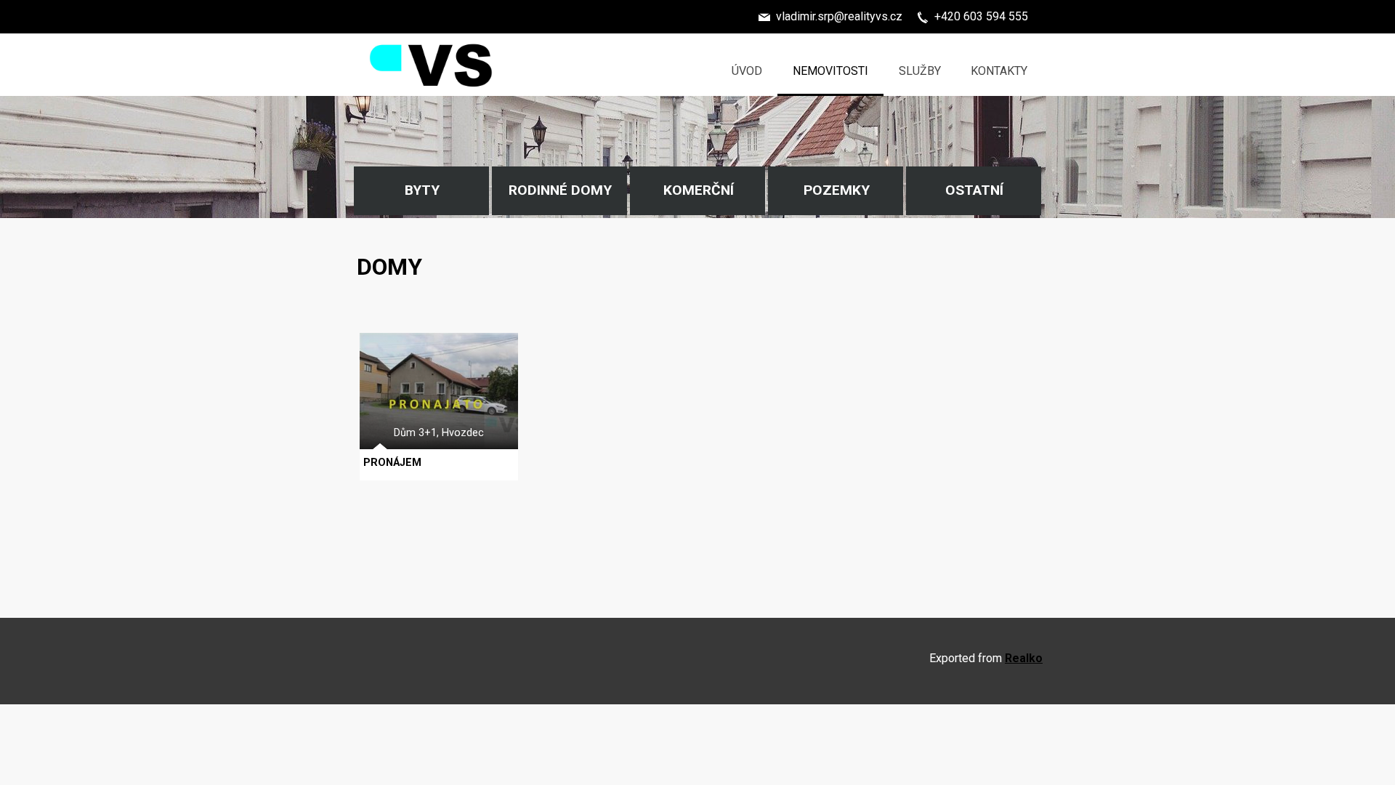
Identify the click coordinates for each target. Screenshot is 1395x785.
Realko (1024, 658)
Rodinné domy (560, 190)
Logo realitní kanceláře (432, 48)
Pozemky (837, 190)
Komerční (698, 190)
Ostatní (974, 190)
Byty (422, 190)
